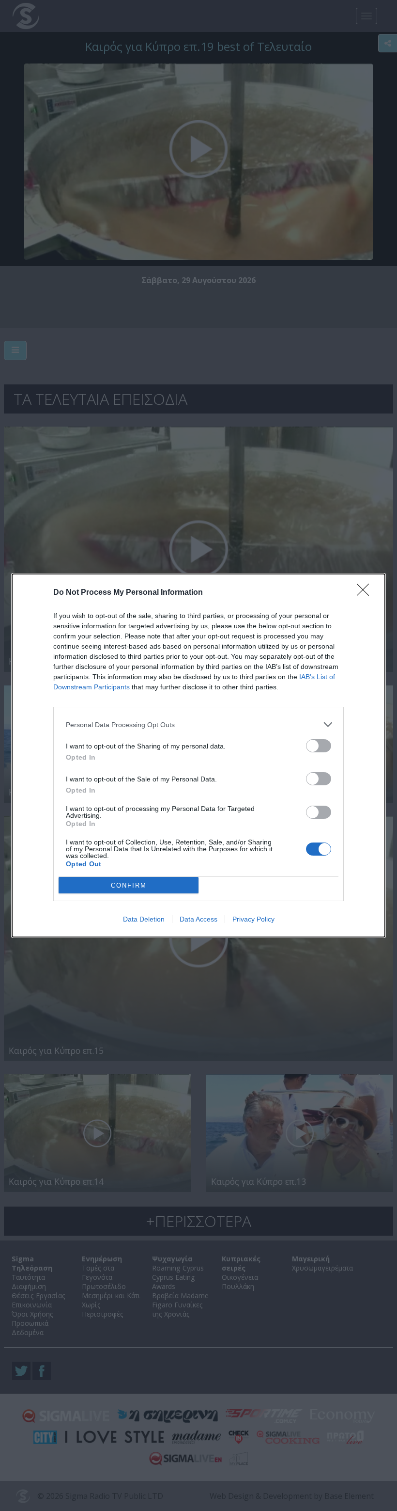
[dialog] (198, 755)
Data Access (198, 919)
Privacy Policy (253, 919)
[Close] (366, 593)
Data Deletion (144, 919)
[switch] (318, 745)
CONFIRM (129, 885)
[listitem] (198, 724)
